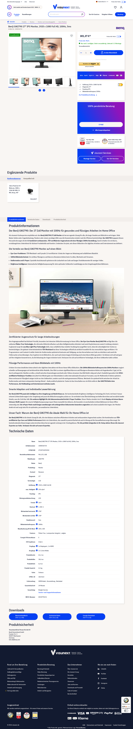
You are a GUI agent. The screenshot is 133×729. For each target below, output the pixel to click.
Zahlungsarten (11, 675)
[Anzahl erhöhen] (91, 52)
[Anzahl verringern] (81, 52)
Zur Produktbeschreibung (87, 95)
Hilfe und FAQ (11, 678)
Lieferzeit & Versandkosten (15, 669)
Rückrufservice (41, 688)
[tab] (14, 178)
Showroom (32, 1)
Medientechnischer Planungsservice (48, 681)
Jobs (25, 1)
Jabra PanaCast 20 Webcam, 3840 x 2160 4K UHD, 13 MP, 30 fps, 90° (15, 189)
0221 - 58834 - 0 (35, 7)
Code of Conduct (72, 691)
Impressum (108, 725)
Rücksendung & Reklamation (15, 681)
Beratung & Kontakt (43, 669)
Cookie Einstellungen (119, 725)
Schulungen (40, 684)
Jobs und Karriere (73, 684)
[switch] (126, 710)
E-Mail (101, 124)
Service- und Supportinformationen (49, 592)
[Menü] (9, 14)
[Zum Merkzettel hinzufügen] (72, 35)
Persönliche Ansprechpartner (46, 675)
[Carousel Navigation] (41, 90)
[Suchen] (82, 14)
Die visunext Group (73, 672)
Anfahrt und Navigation (44, 691)
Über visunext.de (73, 669)
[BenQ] (120, 28)
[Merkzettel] (115, 7)
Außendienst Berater (43, 678)
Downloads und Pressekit (75, 688)
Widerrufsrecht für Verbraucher (16, 684)
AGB (84, 725)
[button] (89, 64)
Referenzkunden (72, 678)
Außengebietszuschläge (14, 672)
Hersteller (71, 675)
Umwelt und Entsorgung (14, 688)
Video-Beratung (42, 672)
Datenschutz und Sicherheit (95, 725)
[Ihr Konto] (121, 7)
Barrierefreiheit (72, 694)
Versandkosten (80, 728)
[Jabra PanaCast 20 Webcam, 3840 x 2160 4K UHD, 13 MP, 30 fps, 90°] (30, 191)
